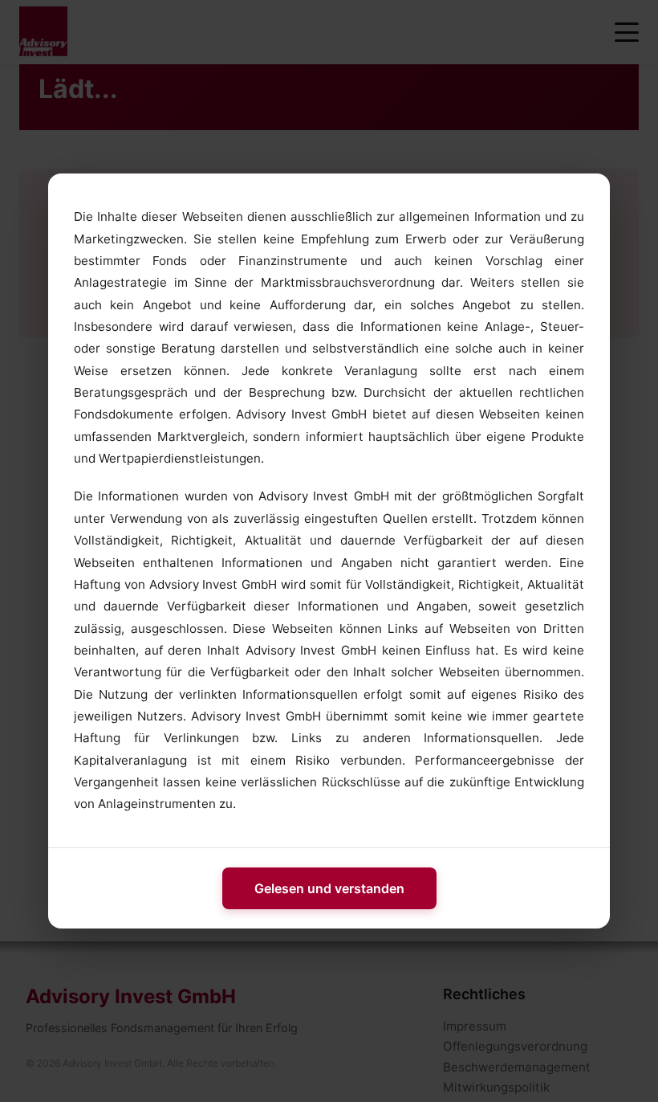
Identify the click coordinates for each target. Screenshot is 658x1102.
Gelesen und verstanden (329, 888)
